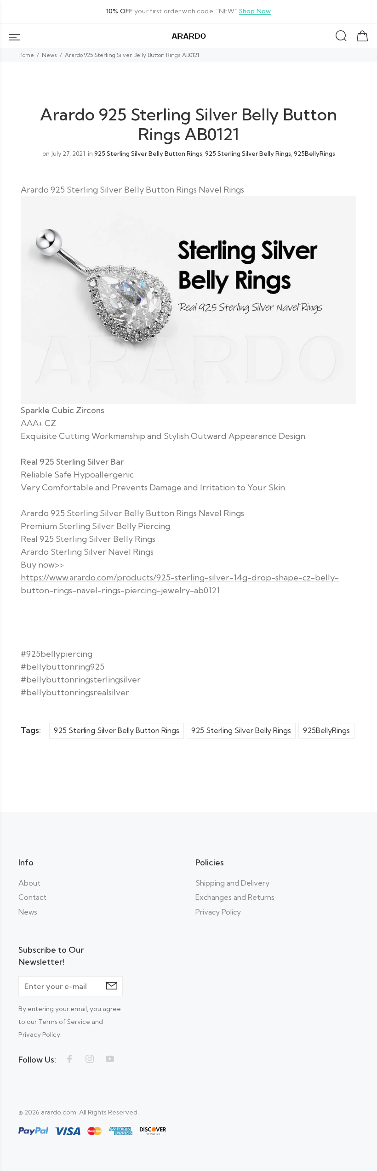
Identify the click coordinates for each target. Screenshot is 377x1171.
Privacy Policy (218, 911)
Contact (32, 897)
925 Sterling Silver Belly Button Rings (148, 153)
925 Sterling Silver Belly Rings (248, 153)
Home (26, 54)
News (49, 54)
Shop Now (255, 11)
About (29, 882)
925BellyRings (314, 153)
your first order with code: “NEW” (188, 11)
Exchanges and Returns (234, 897)
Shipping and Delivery (232, 882)
